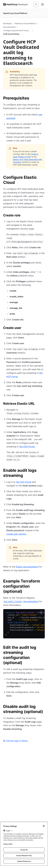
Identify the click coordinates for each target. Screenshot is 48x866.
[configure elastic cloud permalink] (43, 177)
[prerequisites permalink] (31, 98)
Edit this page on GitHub (17, 741)
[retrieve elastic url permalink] (37, 404)
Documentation (9, 27)
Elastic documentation (27, 566)
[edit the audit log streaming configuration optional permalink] (43, 647)
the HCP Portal (27, 446)
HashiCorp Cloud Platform (25, 23)
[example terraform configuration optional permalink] (43, 581)
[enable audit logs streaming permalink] (43, 470)
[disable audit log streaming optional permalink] (43, 706)
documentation (21, 601)
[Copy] (41, 612)
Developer (7, 23)
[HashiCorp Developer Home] (15, 4)
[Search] (35, 4)
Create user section (16, 534)
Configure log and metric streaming (17, 30)
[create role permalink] (23, 215)
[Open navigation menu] (42, 4)
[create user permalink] (24, 328)
